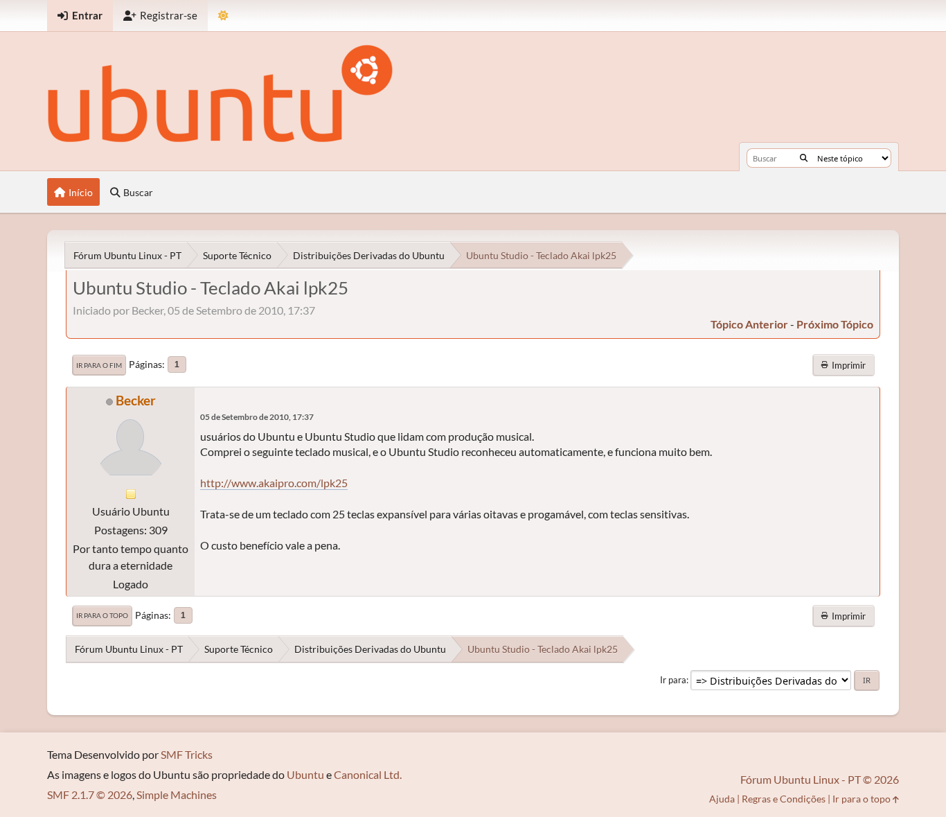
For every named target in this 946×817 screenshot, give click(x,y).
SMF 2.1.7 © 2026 (89, 794)
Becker (136, 400)
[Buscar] (803, 158)
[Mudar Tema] (223, 15)
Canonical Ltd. (368, 774)
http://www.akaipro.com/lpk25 (274, 482)
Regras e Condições (783, 799)
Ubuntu (305, 774)
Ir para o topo (102, 615)
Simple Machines (176, 794)
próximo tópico (834, 324)
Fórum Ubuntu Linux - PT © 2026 (819, 779)
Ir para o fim (99, 365)
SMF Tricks (187, 754)
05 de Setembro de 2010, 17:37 (257, 416)
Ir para (673, 679)
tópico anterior (749, 324)
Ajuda (722, 799)
